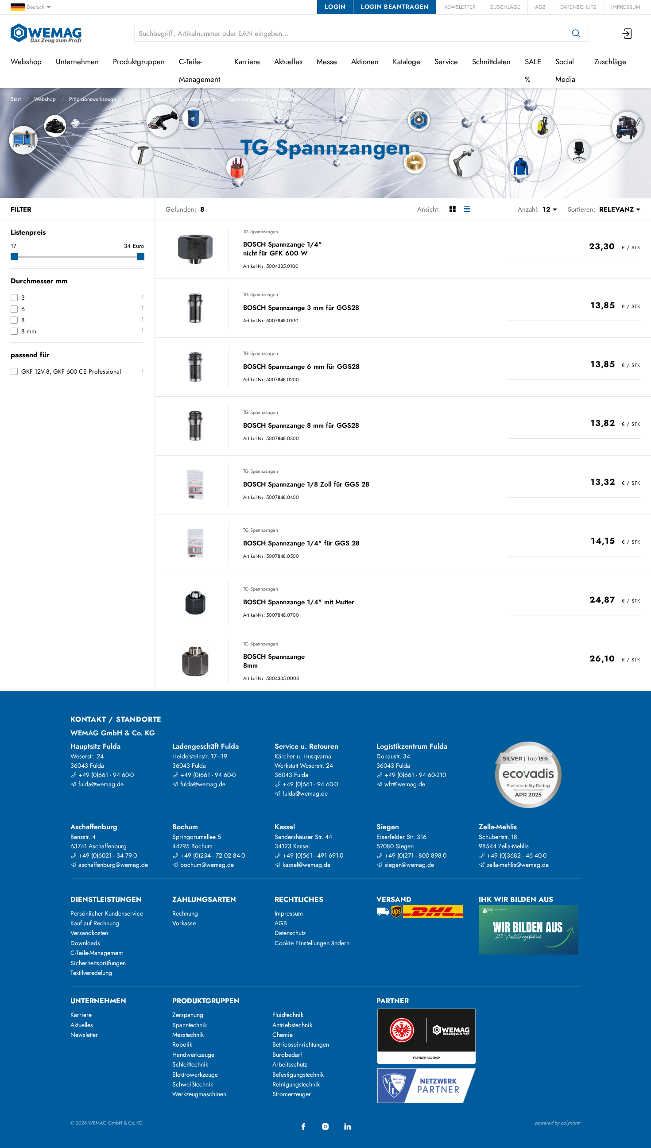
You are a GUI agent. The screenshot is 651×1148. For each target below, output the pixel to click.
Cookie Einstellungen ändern (312, 943)
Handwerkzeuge (193, 1054)
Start (16, 99)
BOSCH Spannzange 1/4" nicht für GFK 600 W (282, 249)
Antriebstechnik (292, 1024)
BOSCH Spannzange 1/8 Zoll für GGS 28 (306, 484)
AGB (540, 7)
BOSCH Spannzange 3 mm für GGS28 (301, 308)
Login (335, 6)
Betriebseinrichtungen (300, 1044)
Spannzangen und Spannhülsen (264, 99)
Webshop (45, 99)
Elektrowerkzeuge (195, 1074)
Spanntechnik (189, 1024)
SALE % (533, 70)
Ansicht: (428, 209)
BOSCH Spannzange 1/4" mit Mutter (298, 602)
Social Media (565, 70)
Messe (327, 61)
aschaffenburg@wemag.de (112, 864)
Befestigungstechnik (298, 1074)
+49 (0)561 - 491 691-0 (312, 855)
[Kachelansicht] (452, 209)
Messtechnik (188, 1034)
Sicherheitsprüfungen (98, 963)
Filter (21, 209)
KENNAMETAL (146, 99)
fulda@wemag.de (100, 784)
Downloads (85, 943)
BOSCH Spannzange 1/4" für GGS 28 (301, 543)
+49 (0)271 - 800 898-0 (414, 855)
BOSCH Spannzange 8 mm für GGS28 (301, 425)
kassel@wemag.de (305, 864)
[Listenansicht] (467, 209)
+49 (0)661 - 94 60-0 (105, 774)
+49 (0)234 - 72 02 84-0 (211, 855)
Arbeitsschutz (289, 1064)
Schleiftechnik (190, 1064)
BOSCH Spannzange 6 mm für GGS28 (301, 367)
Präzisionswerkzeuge (92, 99)
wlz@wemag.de (404, 784)
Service (446, 61)
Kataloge (406, 61)
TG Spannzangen (260, 231)
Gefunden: (181, 209)
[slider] (14, 256)
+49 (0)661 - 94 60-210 (414, 774)
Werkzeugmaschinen (199, 1094)
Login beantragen (395, 6)
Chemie (282, 1034)
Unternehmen (77, 61)
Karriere (247, 61)
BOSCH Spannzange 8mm (274, 661)
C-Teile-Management (199, 70)
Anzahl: (528, 209)
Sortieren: (582, 209)
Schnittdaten (491, 61)
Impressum (625, 7)
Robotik (182, 1044)
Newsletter (459, 7)
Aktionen (365, 61)
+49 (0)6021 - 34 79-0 (107, 855)
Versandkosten (89, 932)
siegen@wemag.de (408, 864)
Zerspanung (187, 1014)
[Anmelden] (627, 33)
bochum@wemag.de (206, 864)
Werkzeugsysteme (196, 99)
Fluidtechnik (287, 1014)
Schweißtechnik (192, 1084)
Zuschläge (505, 7)
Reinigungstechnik (296, 1084)
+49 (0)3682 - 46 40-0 (515, 855)
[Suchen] (576, 33)
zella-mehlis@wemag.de (517, 864)
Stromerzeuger (291, 1094)
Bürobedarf (287, 1054)
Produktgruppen (139, 61)
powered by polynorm (558, 1122)
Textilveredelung (91, 972)
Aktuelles (288, 61)
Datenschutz (578, 7)
